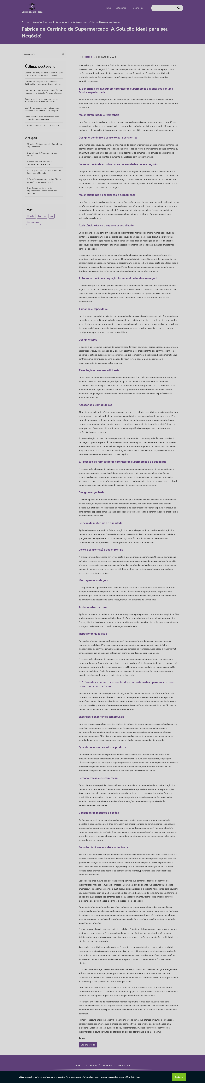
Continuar (179, 1077)
